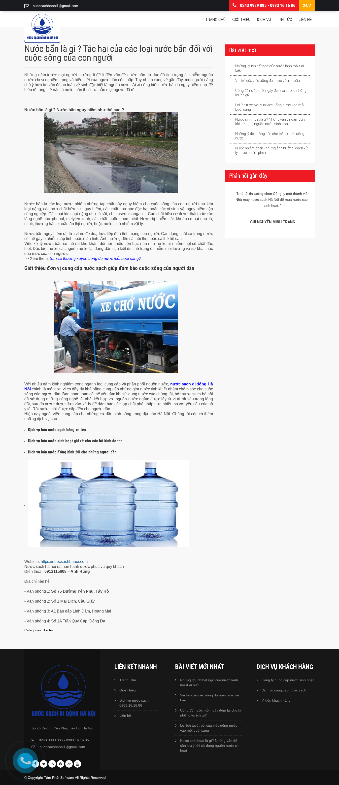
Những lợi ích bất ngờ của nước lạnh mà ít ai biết (269, 68)
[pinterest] (60, 764)
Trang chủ (215, 19)
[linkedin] (52, 764)
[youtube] (77, 764)
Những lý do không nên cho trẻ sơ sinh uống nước (269, 136)
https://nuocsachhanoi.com (64, 561)
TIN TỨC (285, 19)
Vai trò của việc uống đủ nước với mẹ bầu (267, 81)
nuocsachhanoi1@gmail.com (62, 747)
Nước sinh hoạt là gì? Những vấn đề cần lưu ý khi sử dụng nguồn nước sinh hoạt (270, 121)
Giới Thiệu (127, 690)
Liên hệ (305, 19)
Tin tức (48, 630)
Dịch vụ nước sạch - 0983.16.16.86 (135, 702)
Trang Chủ (127, 680)
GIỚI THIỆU (241, 19)
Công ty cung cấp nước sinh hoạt (288, 680)
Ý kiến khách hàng (276, 700)
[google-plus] (69, 764)
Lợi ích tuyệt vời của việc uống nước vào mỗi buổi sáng (270, 107)
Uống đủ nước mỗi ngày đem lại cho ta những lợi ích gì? (270, 93)
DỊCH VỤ (264, 19)
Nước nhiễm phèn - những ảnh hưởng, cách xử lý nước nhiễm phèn (271, 150)
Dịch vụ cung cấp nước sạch (284, 690)
